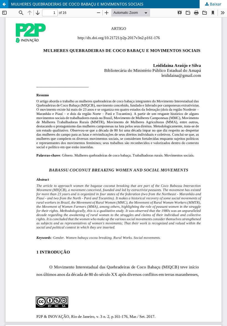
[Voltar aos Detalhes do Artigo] (4, 4)
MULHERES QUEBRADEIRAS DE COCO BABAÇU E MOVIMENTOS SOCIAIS (77, 4)
